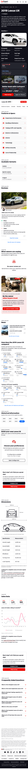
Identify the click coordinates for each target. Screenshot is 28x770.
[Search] (20, 2)
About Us (4, 755)
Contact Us (11, 758)
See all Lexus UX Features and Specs (14, 405)
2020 (16, 421)
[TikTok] (14, 752)
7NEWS (17, 758)
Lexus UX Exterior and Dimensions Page (14, 572)
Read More (4, 30)
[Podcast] (23, 752)
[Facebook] (8, 752)
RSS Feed (22, 761)
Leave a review (8, 73)
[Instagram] (11, 752)
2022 (4, 421)
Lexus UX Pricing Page (9, 640)
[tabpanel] (14, 215)
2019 (22, 421)
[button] (7, 80)
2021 (10, 421)
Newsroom (10, 755)
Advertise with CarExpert (20, 755)
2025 (10, 418)
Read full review (14, 238)
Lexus (11, 7)
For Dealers (4, 758)
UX (13, 7)
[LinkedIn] (20, 752)
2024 (16, 418)
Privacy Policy (6, 761)
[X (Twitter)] (17, 752)
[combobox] (10, 102)
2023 (22, 418)
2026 (4, 418)
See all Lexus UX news (14, 336)
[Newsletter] (17, 2)
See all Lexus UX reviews (14, 242)
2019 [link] (16, 7)
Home (2, 7)
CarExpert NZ (23, 758)
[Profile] (23, 2)
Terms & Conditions (15, 761)
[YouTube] (5, 752)
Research (7, 7)
